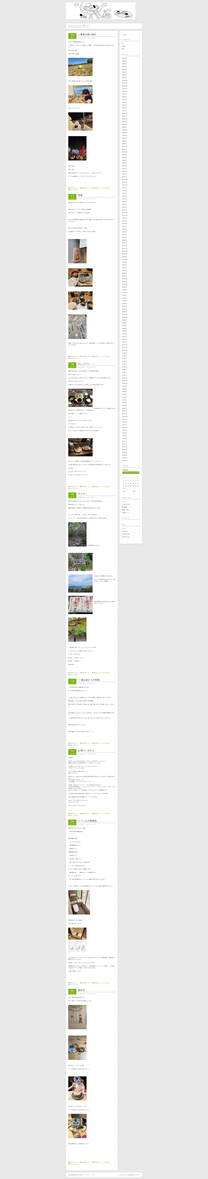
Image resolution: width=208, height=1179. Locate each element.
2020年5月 (124, 265)
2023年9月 (124, 154)
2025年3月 (124, 105)
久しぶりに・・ (86, 363)
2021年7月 (124, 226)
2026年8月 (124, 58)
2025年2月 (124, 108)
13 (133, 480)
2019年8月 (124, 289)
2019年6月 (124, 295)
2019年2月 (124, 306)
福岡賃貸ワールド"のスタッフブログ (86, 1175)
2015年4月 (124, 433)
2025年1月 (124, 110)
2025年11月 (124, 83)
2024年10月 (124, 119)
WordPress (137, 1175)
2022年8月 (124, 190)
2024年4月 (124, 135)
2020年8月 (124, 256)
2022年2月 (124, 207)
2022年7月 (124, 193)
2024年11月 (124, 116)
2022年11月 (124, 182)
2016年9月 (124, 386)
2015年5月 (124, 430)
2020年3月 (124, 270)
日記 (123, 43)
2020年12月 (124, 245)
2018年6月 (124, 328)
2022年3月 (124, 204)
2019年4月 (124, 300)
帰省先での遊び (125, 510)
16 (123, 483)
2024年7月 (124, 127)
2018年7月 (124, 325)
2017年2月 (124, 372)
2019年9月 (124, 287)
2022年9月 (124, 188)
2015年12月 (124, 411)
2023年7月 (124, 160)
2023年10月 (124, 152)
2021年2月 (124, 240)
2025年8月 (124, 91)
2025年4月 (124, 102)
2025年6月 (124, 97)
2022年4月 (124, 201)
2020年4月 (124, 267)
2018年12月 (124, 311)
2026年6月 (124, 64)
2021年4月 (124, 234)
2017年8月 (124, 356)
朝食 (80, 195)
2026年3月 (124, 72)
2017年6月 (124, 361)
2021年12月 (124, 212)
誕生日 (81, 990)
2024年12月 (124, 113)
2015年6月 (124, 427)
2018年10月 (124, 317)
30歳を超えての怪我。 (90, 680)
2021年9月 (124, 221)
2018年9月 (124, 320)
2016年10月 (124, 383)
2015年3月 (124, 435)
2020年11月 (124, 248)
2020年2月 (124, 273)
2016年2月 (124, 405)
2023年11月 (124, 149)
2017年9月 (124, 353)
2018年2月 (124, 339)
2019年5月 (124, 298)
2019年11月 (124, 281)
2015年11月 (124, 413)
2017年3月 (124, 369)
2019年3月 (124, 303)
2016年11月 (124, 380)
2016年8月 (124, 389)
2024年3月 (124, 138)
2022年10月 (124, 185)
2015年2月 (124, 438)
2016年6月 (124, 394)
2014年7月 (124, 458)
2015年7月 (124, 424)
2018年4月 (124, 334)
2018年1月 (124, 342)
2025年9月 (124, 88)
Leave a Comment (90, 38)
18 (128, 483)
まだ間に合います (126, 504)
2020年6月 (124, 262)
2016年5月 (124, 397)
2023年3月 (124, 171)
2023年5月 (124, 165)
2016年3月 (124, 402)
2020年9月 (124, 254)
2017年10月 (124, 350)
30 (123, 488)
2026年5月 (124, 66)
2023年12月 (124, 146)
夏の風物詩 (124, 507)
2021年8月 (124, 223)
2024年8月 (124, 124)
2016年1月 (124, 408)
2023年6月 (124, 163)
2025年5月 (124, 99)
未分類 (123, 46)
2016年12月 (124, 378)
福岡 (123, 49)
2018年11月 (124, 314)
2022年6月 (124, 196)
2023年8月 (124, 157)
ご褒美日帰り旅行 (87, 34)
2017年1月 (124, 375)
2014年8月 (124, 455)
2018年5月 (124, 331)
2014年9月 (124, 452)
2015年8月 (124, 422)
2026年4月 (124, 69)
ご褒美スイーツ (125, 512)
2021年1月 (124, 243)
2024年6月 (124, 130)
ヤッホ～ (82, 493)
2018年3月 (124, 336)
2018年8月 (124, 323)
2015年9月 (124, 419)
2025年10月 (124, 86)
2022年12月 (124, 179)
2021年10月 (124, 218)
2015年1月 (124, 441)
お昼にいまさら (86, 750)
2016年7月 (124, 391)
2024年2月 (124, 141)
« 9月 (124, 491)
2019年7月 (124, 292)
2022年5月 (124, 199)
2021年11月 (124, 215)
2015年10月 (124, 416)
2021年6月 (124, 229)
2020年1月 (124, 276)
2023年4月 (124, 168)
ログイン (124, 528)
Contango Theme (123, 1175)
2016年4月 (124, 400)
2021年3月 (124, 237)
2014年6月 (124, 460)
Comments (125, 534)
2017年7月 (124, 358)
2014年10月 (124, 449)
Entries (124, 531)
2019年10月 (124, 284)
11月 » (134, 491)
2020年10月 (124, 251)
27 (133, 486)
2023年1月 (124, 176)
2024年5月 (124, 132)
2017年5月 (124, 364)
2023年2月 (124, 174)
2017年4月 (124, 367)
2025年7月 (124, 94)
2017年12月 (124, 345)
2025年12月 (124, 80)
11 (128, 480)
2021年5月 (124, 232)
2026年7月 (124, 61)
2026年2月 (124, 75)
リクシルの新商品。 (88, 820)
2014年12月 (124, 444)
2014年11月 (124, 447)
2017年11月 (124, 347)
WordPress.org (125, 536)
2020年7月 (124, 259)
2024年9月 (124, 121)
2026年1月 (124, 77)
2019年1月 (124, 309)
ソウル (123, 501)
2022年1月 (124, 210)
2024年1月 (124, 143)
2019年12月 (124, 278)
